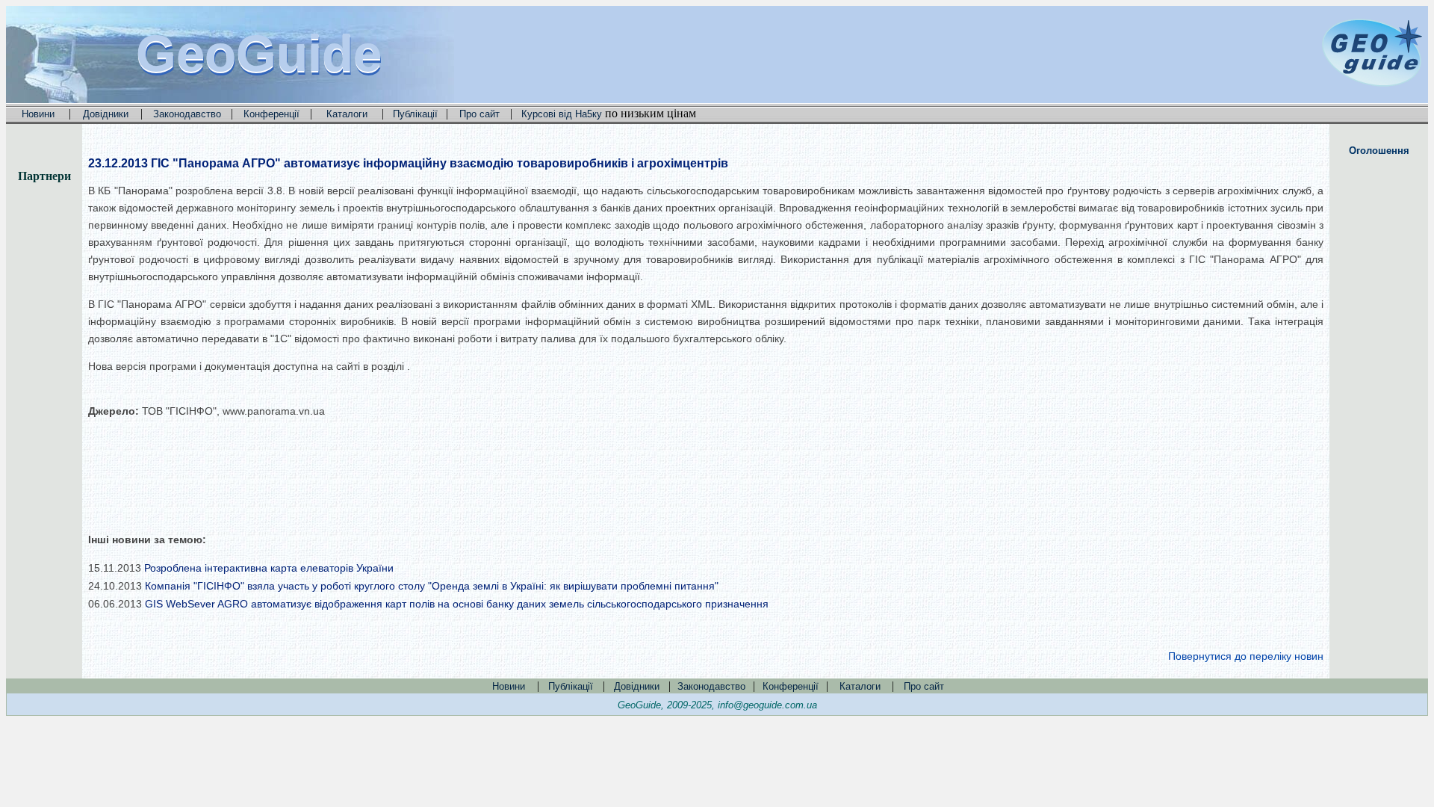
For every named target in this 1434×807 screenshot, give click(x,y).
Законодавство (187, 114)
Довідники (105, 114)
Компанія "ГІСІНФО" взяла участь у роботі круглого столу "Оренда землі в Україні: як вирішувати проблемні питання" (431, 586)
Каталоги (346, 114)
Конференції (271, 114)
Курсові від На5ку (561, 114)
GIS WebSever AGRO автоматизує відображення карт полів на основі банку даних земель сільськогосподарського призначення (457, 604)
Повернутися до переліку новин (1245, 656)
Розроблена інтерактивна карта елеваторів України (269, 568)
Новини (38, 114)
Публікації (415, 114)
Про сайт (479, 114)
